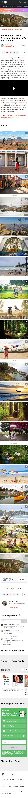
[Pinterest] (7, 779)
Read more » (14, 607)
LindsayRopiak (8, 638)
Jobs (9, 786)
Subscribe (14, 747)
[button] (22, 669)
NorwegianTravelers (9, 624)
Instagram (4, 117)
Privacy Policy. (12, 754)
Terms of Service (6, 793)
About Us (4, 786)
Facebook (22, 115)
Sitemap (22, 786)
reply (11, 627)
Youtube (10, 117)
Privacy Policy (21, 791)
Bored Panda (7, 774)
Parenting (4, 29)
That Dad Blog (8, 45)
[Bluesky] (13, 779)
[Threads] (15, 779)
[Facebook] (2, 779)
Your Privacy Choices (7, 784)
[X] (10, 779)
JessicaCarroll (8, 630)
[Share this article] (24, 52)
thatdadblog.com (12, 115)
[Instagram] (5, 779)
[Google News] (21, 779)
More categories (8, 736)
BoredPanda (5, 2)
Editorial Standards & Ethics (9, 791)
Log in (24, 2)
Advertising (18, 784)
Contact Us (15, 786)
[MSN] (18, 779)
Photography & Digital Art (15, 29)
